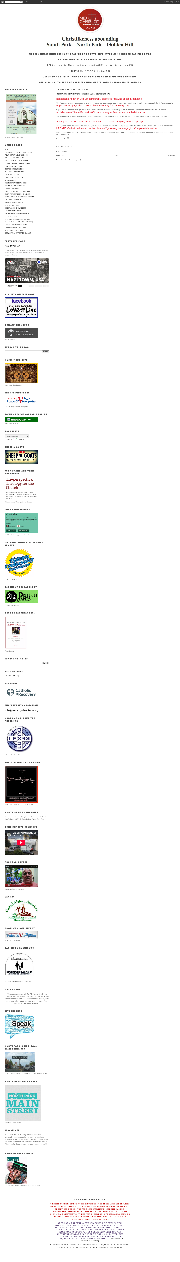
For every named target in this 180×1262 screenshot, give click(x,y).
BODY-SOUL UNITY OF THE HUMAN (18, 233)
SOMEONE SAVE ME (12, 174)
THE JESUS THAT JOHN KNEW (15, 227)
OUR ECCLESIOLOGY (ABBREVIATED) (19, 222)
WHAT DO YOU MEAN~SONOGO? (16, 155)
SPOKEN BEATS (10, 180)
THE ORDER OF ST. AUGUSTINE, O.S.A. (18, 152)
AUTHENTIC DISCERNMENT (15, 230)
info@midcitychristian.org (21, 710)
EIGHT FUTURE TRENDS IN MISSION (18, 194)
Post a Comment (61, 151)
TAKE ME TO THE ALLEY (14, 177)
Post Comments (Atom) (73, 160)
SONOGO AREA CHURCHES (14, 158)
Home (116, 155)
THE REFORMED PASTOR (14, 211)
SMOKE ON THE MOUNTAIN (15, 186)
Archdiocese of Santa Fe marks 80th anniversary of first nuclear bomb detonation (100, 112)
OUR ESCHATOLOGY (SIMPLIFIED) (17, 219)
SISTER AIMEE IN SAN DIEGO (15, 208)
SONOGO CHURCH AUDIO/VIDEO (16, 160)
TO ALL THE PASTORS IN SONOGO (17, 163)
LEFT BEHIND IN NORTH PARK (16, 225)
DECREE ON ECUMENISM (14, 169)
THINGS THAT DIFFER (13, 188)
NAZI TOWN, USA (12, 245)
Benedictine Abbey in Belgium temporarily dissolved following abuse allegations (99, 98)
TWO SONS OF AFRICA (13, 199)
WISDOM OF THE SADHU (14, 202)
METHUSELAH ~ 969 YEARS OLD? (17, 213)
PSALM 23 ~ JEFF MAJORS (14, 172)
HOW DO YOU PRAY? (12, 205)
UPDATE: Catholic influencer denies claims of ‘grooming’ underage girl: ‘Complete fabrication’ (106, 128)
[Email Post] (67, 138)
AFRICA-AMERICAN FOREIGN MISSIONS (19, 197)
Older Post (171, 155)
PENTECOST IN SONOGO (13, 166)
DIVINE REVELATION (12, 216)
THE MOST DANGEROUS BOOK (16, 183)
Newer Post (60, 155)
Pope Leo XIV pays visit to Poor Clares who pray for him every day (92, 105)
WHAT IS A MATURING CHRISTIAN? (18, 191)
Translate (21, 439)
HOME (7, 149)
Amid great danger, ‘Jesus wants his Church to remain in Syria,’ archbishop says (100, 121)
